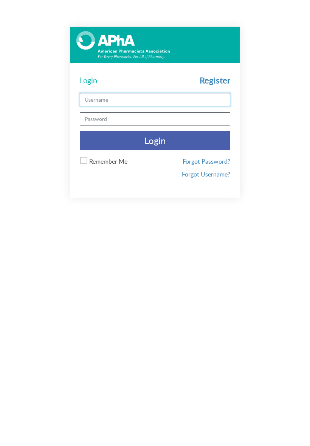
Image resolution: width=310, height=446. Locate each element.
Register (215, 80)
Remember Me (108, 161)
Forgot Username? (206, 174)
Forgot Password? (206, 161)
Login (155, 140)
